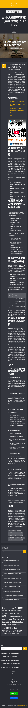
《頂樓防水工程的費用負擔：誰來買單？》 (12, 578)
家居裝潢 (11, 613)
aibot (11, 69)
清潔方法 (20, 621)
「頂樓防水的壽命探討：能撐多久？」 (11, 565)
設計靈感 (17, 633)
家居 (3, 611)
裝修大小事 (17, 69)
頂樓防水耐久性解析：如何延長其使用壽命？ (13, 582)
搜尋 (2, 645)
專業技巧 (21, 532)
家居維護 (19, 530)
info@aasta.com (14, 5)
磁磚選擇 (3, 628)
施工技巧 (3, 621)
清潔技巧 (15, 535)
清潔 (10, 621)
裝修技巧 (5, 631)
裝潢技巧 (20, 631)
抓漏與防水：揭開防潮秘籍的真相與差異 (12, 569)
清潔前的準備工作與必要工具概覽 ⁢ (17, 101)
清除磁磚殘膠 (11, 537)
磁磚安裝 (14, 625)
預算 (20, 633)
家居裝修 (5, 613)
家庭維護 (20, 616)
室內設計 (19, 607)
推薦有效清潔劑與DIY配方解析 (16, 108)
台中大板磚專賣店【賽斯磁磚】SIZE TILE (14, 21)
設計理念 (9, 633)
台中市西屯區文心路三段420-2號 (14, 684)
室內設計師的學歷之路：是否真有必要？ (12, 599)
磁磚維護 (22, 624)
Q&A (11, 112)
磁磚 (4, 624)
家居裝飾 (16, 613)
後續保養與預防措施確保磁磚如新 (17, 110)
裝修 (15, 628)
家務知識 (13, 530)
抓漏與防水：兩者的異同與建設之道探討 (12, 586)
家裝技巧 (15, 532)
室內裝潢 (11, 608)
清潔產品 (21, 535)
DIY (9, 530)
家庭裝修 (4, 619)
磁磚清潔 (15, 539)
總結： (11, 115)
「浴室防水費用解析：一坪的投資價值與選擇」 (13, 595)
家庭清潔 (10, 532)
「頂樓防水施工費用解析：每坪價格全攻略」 (13, 573)
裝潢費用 (4, 633)
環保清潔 (22, 537)
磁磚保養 (9, 625)
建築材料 (21, 619)
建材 (14, 619)
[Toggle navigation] (14, 31)
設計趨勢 (13, 633)
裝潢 (14, 631)
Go (24, 551)
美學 (12, 628)
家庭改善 (12, 616)
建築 (18, 619)
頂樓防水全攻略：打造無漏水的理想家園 (12, 591)
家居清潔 (13, 611)
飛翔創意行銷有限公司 (22, 705)
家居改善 (7, 611)
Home (5, 48)
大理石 (7, 608)
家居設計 (5, 616)
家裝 (7, 619)
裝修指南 (10, 631)
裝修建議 (19, 628)
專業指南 (10, 619)
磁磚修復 (10, 539)
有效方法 (10, 535)
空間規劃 (8, 628)
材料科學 (7, 621)
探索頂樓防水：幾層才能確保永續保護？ (12, 560)
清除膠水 (17, 537)
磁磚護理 (21, 539)
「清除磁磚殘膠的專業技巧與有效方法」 (16, 48)
